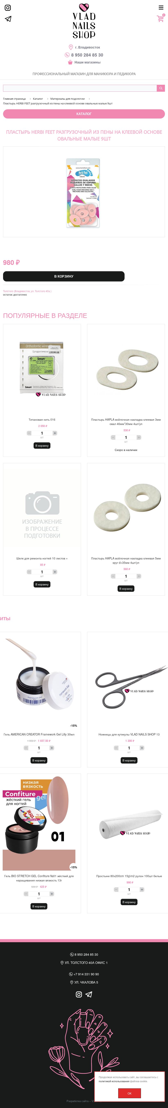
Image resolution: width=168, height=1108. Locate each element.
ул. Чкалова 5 (86, 982)
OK (130, 1093)
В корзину (63, 276)
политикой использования (114, 1081)
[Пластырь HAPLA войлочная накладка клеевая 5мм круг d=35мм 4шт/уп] (126, 508)
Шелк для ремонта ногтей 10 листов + (42, 558)
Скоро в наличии (126, 450)
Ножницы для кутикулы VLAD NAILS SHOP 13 (129, 734)
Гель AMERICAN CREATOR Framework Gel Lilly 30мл (39, 734)
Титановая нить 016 (42, 419)
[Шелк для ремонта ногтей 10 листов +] (42, 508)
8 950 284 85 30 (86, 954)
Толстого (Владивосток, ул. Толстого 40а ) (27, 291)
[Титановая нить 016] (42, 369)
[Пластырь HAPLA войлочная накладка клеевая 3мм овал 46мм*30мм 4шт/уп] (126, 369)
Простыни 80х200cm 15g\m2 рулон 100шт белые (129, 876)
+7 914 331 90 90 (86, 974)
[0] (160, 19)
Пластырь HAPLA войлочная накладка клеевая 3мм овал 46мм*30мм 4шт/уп (126, 421)
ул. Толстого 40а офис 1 (86, 962)
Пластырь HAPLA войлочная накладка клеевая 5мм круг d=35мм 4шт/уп (126, 560)
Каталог (84, 113)
